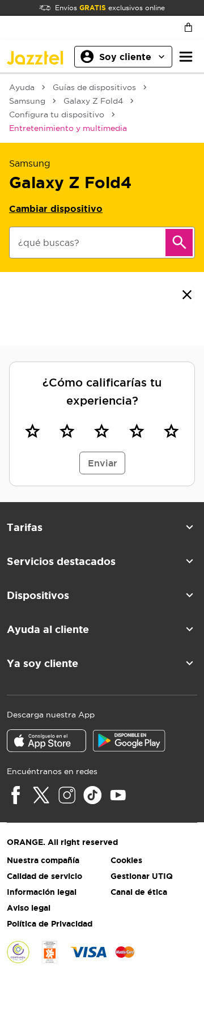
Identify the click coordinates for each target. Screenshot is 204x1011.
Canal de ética (138, 892)
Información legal (41, 892)
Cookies (126, 860)
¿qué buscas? (48, 242)
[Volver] (187, 295)
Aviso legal (28, 907)
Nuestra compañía (43, 860)
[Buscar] (179, 242)
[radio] (32, 430)
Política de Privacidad (49, 923)
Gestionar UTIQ (141, 876)
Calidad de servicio (44, 876)
